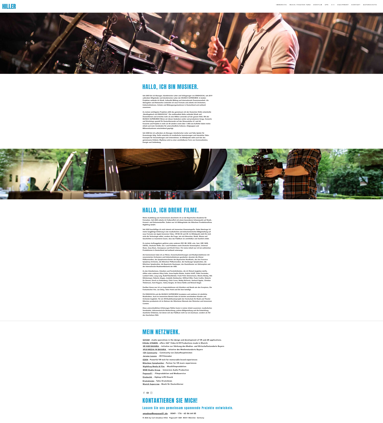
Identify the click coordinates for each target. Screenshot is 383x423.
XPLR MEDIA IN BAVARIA (155, 349)
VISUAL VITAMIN (150, 343)
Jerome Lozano (150, 356)
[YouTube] (147, 392)
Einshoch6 (148, 377)
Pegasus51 (148, 373)
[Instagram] (151, 392)
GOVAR (146, 340)
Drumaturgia (148, 381)
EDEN (145, 360)
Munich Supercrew (151, 384)
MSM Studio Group (151, 370)
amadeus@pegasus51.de (155, 413)
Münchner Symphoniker (153, 363)
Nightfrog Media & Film (154, 366)
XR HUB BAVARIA (151, 346)
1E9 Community (150, 353)
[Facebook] (143, 392)
